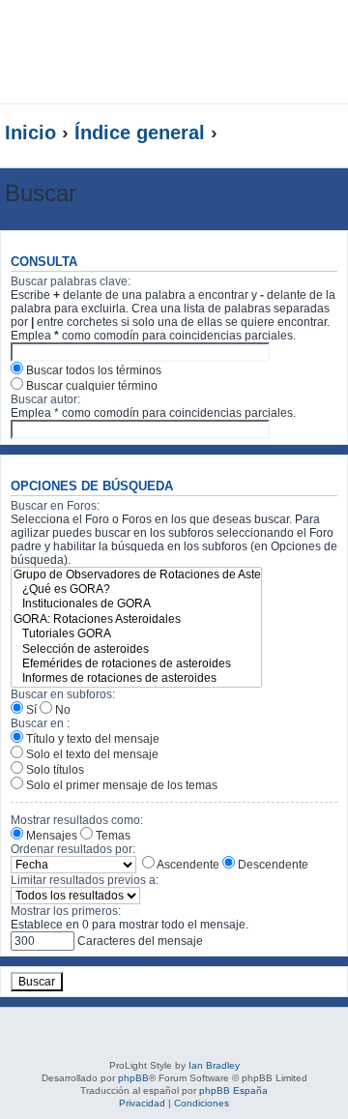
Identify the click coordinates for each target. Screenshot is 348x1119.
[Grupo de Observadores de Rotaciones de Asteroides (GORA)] (136, 575)
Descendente (271, 864)
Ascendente (187, 864)
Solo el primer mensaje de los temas (120, 785)
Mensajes (50, 835)
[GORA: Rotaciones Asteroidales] (136, 619)
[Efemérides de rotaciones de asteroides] (136, 664)
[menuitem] (323, 35)
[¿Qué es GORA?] (136, 589)
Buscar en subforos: (63, 694)
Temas (111, 835)
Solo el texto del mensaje (91, 754)
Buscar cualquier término (90, 386)
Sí (30, 710)
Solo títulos (53, 770)
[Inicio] (139, 52)
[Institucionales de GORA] (136, 604)
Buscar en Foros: (55, 506)
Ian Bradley (214, 1065)
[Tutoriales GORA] (136, 634)
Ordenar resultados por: (73, 849)
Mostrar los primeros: (66, 911)
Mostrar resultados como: (77, 820)
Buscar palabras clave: (70, 281)
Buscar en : (40, 723)
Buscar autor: (45, 399)
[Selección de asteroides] (136, 649)
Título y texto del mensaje (91, 739)
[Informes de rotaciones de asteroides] (136, 678)
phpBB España (233, 1090)
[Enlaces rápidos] (304, 133)
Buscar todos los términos (92, 370)
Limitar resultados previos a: (85, 880)
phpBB (133, 1078)
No (61, 710)
